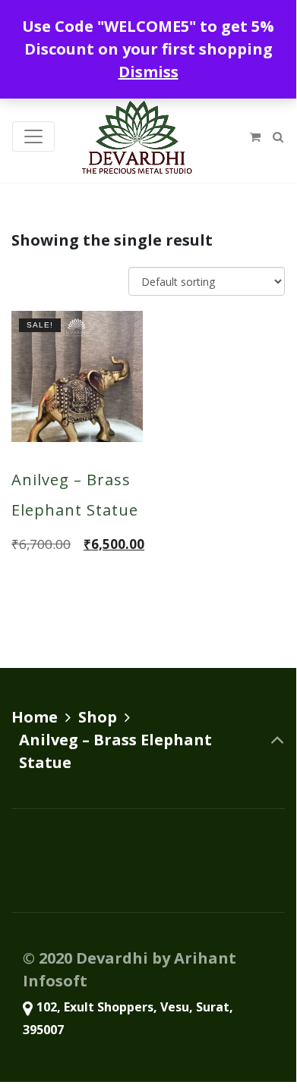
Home (34, 717)
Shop (97, 717)
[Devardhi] (136, 136)
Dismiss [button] (148, 71)
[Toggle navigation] (33, 136)
